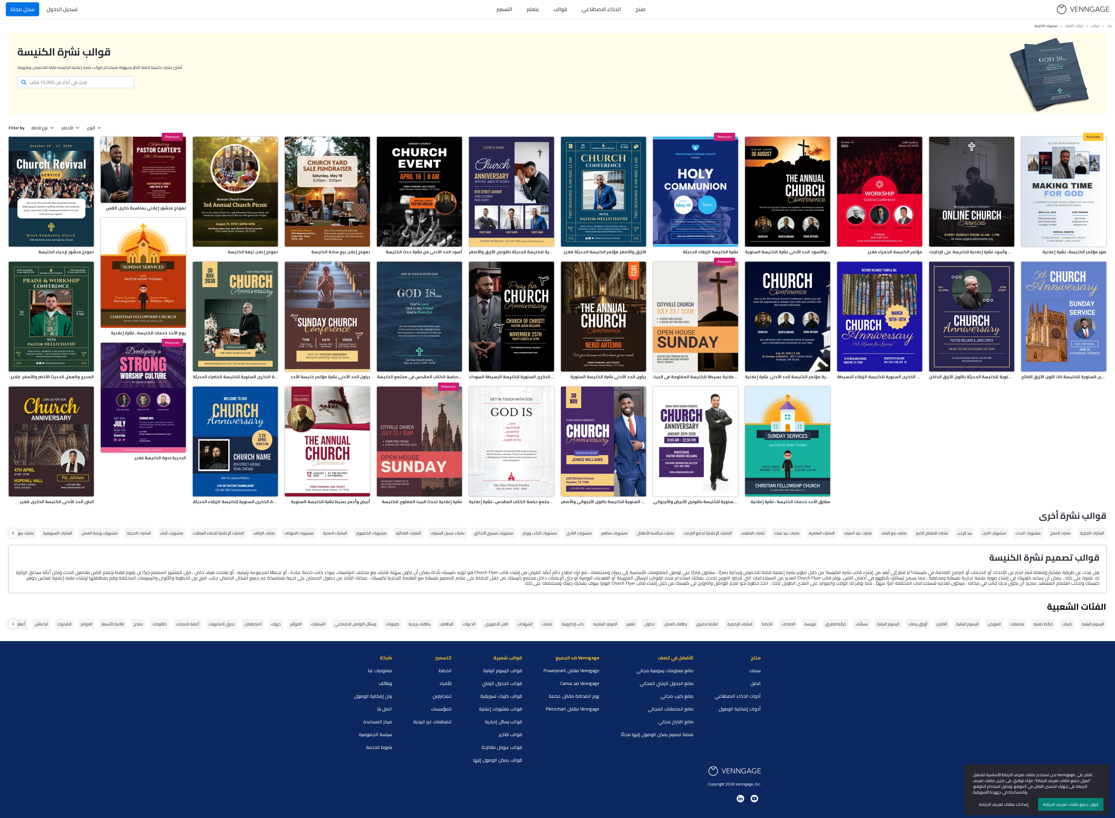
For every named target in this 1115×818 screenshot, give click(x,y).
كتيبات (1067, 624)
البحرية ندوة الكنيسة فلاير (160, 458)
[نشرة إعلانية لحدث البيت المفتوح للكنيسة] (419, 441)
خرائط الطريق (835, 624)
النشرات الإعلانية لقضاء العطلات (218, 533)
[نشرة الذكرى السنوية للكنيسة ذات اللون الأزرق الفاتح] (1063, 317)
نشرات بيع (26, 533)
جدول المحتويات (221, 624)
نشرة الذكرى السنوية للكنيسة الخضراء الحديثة (235, 377)
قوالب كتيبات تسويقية (501, 696)
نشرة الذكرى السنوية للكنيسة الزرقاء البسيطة (879, 377)
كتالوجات (159, 624)
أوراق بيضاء (918, 624)
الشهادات (525, 624)
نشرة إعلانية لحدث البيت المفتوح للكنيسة (422, 502)
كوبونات (392, 624)
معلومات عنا (380, 670)
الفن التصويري (496, 624)
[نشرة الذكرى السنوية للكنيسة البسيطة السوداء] (511, 317)
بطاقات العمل (675, 624)
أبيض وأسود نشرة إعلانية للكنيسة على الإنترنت (971, 252)
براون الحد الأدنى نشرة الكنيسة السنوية (608, 377)
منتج (640, 9)
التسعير (504, 9)
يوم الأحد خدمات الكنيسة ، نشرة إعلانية (148, 333)
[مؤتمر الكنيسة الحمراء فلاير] (879, 192)
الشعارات (318, 624)
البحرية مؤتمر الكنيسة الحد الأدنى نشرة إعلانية (787, 377)
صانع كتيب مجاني (677, 696)
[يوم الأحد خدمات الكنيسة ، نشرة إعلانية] (143, 273)
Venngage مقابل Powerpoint (571, 670)
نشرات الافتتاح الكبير (932, 533)
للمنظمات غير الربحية (432, 721)
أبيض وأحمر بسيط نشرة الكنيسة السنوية (330, 502)
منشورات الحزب (994, 533)
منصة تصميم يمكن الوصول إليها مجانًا (657, 734)
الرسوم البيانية (1093, 624)
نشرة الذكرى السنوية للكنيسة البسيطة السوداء (511, 377)
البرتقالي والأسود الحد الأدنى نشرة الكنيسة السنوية (787, 252)
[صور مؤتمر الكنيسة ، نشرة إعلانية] (1063, 192)
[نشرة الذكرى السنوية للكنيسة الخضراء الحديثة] (235, 317)
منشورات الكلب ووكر (540, 533)
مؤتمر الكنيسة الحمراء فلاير (895, 252)
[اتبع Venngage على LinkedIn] (740, 798)
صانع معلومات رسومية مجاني (664, 670)
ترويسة (810, 624)
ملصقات (1017, 624)
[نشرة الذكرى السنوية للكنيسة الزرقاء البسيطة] (879, 317)
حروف (276, 624)
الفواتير (86, 624)
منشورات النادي (579, 533)
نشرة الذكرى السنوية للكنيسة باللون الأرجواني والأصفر (603, 502)
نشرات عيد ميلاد (786, 533)
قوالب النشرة (1074, 26)
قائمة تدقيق (707, 624)
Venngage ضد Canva (579, 683)
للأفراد (445, 683)
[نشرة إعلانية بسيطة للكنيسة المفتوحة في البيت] (695, 317)
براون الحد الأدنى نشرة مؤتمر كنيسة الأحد (330, 377)
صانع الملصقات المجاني (670, 708)
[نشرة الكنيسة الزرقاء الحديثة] (695, 192)
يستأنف (861, 624)
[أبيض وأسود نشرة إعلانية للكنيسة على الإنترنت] (971, 192)
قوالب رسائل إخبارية (503, 721)
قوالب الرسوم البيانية (502, 670)
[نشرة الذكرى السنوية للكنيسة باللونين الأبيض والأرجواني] (695, 441)
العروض (994, 624)
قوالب (560, 9)
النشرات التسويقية (57, 533)
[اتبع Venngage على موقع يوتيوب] (754, 798)
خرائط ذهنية (1043, 624)
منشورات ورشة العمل (99, 533)
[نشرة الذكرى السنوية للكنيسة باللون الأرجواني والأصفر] (603, 441)
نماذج (138, 624)
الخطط (767, 624)
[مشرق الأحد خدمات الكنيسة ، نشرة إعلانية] (787, 441)
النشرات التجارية (1092, 533)
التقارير (941, 624)
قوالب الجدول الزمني (502, 683)
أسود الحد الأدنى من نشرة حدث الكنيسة (424, 252)
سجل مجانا (22, 9)
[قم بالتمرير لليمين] (13, 533)
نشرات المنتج (1060, 533)
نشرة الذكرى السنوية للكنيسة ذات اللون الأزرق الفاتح (1063, 377)
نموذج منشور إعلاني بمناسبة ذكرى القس (146, 208)
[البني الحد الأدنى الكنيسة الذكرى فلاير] (51, 441)
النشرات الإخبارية (740, 624)
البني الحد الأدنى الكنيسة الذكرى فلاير (57, 502)
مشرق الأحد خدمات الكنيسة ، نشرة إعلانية (790, 502)
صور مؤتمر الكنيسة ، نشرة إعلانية (1074, 252)
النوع (91, 128)
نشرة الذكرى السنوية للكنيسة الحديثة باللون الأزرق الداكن (971, 377)
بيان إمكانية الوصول (373, 696)
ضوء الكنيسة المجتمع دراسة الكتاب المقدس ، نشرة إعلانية (511, 502)
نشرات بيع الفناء (894, 533)
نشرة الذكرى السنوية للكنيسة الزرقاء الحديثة (235, 502)
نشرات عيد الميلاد (858, 533)
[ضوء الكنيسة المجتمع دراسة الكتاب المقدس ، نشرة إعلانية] (511, 441)
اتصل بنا (384, 708)
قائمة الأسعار (113, 624)
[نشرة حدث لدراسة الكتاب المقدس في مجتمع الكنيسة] (419, 317)
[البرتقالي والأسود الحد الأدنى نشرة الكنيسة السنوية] (787, 192)
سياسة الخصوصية (375, 734)
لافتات (547, 624)
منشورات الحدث (1028, 533)
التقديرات (64, 624)
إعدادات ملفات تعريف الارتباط (1003, 804)
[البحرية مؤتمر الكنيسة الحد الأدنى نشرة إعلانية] (787, 317)
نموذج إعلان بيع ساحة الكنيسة (340, 252)
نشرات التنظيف (753, 533)
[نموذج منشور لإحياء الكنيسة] (51, 192)
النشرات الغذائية (408, 533)
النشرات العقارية (822, 533)
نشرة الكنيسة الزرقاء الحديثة (710, 252)
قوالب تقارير (510, 734)
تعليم (630, 624)
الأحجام (67, 128)
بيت (1109, 26)
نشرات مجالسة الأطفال (655, 533)
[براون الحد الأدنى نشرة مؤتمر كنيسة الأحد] (327, 317)
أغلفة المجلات (187, 624)
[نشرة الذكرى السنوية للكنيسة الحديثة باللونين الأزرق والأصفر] (511, 192)
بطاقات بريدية (419, 624)
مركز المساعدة (377, 721)
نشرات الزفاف (264, 533)
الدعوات (469, 624)
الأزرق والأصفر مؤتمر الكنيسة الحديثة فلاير (605, 252)
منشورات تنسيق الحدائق (493, 533)
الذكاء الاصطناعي (601, 9)
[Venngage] (734, 771)
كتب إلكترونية (573, 624)
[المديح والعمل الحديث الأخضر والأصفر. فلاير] (51, 317)
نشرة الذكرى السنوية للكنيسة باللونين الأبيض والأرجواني (695, 502)
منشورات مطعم (614, 533)
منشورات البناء (171, 533)
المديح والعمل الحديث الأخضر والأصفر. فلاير (52, 377)
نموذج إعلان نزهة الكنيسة (253, 252)
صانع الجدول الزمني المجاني (666, 683)
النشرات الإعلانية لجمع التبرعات (707, 533)
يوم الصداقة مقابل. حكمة (574, 696)
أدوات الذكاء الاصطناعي (738, 696)
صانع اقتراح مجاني (675, 721)
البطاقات (446, 624)
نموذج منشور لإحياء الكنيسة (66, 252)
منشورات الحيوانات (299, 533)
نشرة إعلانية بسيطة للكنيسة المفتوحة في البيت (695, 377)
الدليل (755, 683)
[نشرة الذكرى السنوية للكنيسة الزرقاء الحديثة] (235, 441)
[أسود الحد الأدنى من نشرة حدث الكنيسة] (419, 192)
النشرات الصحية (335, 533)
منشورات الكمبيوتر (371, 533)
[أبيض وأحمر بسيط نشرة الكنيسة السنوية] (327, 441)
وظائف (385, 683)
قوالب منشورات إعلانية (500, 708)
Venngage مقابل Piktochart (572, 708)
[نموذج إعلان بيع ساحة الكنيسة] (327, 192)
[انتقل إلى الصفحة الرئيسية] (1083, 9)
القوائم (296, 624)
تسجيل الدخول (62, 9)
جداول (649, 624)
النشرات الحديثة (139, 533)
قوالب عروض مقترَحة (501, 747)
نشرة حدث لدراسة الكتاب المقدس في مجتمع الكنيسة (419, 377)
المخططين (253, 624)
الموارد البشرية (605, 624)
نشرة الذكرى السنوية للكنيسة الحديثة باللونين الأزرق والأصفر (511, 252)
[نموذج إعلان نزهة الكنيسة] (235, 192)
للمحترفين (442, 696)
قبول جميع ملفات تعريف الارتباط (1070, 804)
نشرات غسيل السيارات (447, 533)
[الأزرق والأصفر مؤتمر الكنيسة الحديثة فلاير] (603, 192)
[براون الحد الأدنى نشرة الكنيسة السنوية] (603, 317)
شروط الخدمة (379, 747)
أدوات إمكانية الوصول (740, 708)
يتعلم (533, 9)
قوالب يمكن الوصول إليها (497, 760)
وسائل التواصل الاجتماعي (355, 624)
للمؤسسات (441, 708)
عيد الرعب (964, 533)
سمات (755, 670)
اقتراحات (788, 624)
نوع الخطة (39, 128)
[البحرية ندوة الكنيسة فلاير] (143, 398)
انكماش (41, 624)
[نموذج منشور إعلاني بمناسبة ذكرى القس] (143, 170)
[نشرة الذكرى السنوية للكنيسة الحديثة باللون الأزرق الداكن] (971, 317)
